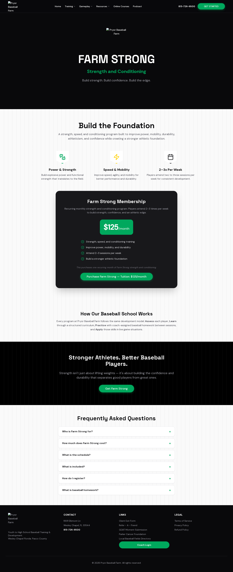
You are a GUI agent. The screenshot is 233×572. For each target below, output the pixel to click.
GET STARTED (211, 6)
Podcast (137, 6)
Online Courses (121, 6)
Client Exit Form (127, 520)
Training (69, 6)
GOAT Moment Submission (133, 529)
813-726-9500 (186, 6)
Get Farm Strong (116, 388)
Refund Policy (182, 529)
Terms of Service (183, 520)
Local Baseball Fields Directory (135, 538)
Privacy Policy (182, 525)
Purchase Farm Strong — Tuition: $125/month (116, 276)
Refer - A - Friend (128, 525)
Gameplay (84, 6)
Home (58, 6)
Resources (101, 6)
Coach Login (144, 544)
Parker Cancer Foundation (132, 534)
